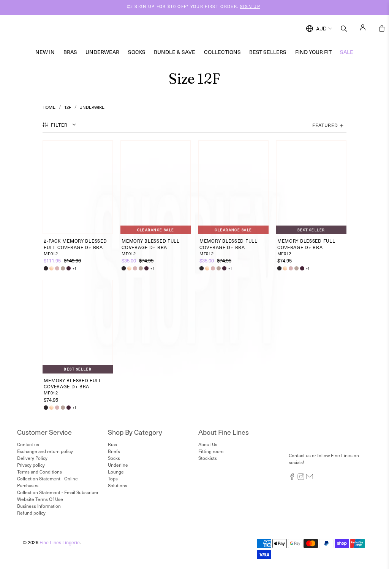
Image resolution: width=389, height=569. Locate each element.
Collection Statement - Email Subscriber (57, 492)
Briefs (114, 451)
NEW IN (45, 52)
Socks (136, 52)
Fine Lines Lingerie (60, 542)
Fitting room (210, 451)
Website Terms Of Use (40, 499)
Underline (118, 464)
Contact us (28, 444)
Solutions (117, 485)
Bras (70, 52)
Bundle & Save (174, 52)
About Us (207, 444)
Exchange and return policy (45, 451)
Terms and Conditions (39, 471)
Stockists (207, 458)
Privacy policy (31, 464)
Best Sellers (267, 52)
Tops (113, 478)
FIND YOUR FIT (313, 52)
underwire (91, 107)
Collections (222, 52)
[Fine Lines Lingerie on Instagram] (300, 478)
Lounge (116, 471)
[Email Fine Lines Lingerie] (309, 478)
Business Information (39, 505)
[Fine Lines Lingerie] (202, 28)
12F (67, 107)
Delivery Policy (32, 458)
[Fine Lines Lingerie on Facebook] (292, 478)
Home (49, 107)
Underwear (102, 52)
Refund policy (31, 512)
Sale (346, 52)
